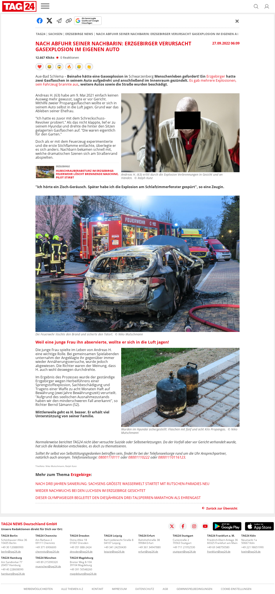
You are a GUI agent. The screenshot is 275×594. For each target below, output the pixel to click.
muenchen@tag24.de (48, 566)
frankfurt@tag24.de (219, 551)
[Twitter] (172, 526)
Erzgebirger (215, 76)
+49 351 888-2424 (81, 547)
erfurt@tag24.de (148, 551)
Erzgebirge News (79, 34)
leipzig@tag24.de (114, 551)
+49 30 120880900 (12, 547)
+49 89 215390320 (46, 562)
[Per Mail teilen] (59, 20)
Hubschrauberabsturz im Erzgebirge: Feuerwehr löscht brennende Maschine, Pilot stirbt (87, 174)
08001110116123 (171, 457)
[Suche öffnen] (256, 6)
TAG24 (40, 34)
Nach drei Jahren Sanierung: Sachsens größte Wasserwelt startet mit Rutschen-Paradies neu (122, 483)
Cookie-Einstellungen (236, 589)
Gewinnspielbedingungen (194, 589)
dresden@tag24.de (81, 551)
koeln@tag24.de (251, 551)
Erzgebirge (81, 474)
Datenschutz (144, 589)
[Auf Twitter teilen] (49, 20)
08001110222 (139, 457)
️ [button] (39, 66)
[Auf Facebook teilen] (39, 20)
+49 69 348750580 (218, 547)
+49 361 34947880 (149, 547)
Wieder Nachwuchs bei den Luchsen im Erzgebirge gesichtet (90, 490)
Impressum (119, 589)
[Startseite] (19, 6)
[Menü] (45, 6)
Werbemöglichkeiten (38, 589)
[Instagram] (194, 526)
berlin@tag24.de (11, 551)
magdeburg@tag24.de (83, 574)
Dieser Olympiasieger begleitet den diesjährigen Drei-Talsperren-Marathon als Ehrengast (118, 497)
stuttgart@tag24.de (184, 551)
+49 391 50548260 (81, 569)
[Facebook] (183, 526)
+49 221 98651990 (252, 547)
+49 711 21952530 (184, 547)
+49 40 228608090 (12, 569)
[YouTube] (205, 526)
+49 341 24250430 (115, 547)
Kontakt (97, 589)
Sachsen (55, 34)
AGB (165, 589)
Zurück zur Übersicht (221, 508)
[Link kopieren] (68, 20)
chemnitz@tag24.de (47, 551)
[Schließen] (237, 21)
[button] (267, 6)
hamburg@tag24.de (13, 574)
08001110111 (109, 457)
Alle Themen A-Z (72, 589)
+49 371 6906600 (45, 547)
